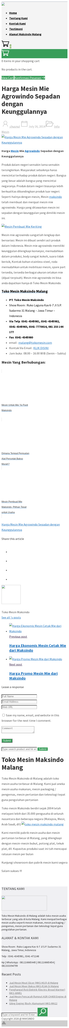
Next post (15, 664)
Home (13, 13)
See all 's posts (11, 617)
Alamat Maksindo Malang (25, 34)
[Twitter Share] (13, 561)
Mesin (15, 151)
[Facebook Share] (13, 552)
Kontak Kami (17, 23)
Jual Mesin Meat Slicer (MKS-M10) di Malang (33, 982)
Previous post (18, 636)
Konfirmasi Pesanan (28, 78)
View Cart (8, 78)
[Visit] (11, 603)
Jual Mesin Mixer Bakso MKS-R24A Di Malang (34, 986)
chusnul (14, 126)
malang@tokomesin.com (35, 343)
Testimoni (16, 29)
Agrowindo (32, 151)
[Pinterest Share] (13, 570)
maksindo (55, 197)
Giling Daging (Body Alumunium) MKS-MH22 (33, 1003)
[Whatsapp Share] (13, 579)
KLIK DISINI (41, 348)
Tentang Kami (18, 18)
